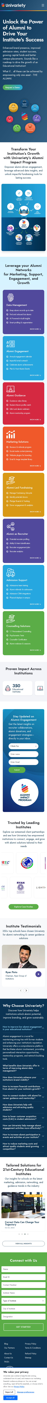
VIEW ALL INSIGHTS (23, 1243)
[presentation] (21, 990)
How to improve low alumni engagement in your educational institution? (22, 1028)
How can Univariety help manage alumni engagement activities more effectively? (22, 1127)
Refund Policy (30, 1353)
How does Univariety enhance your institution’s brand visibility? (19, 1079)
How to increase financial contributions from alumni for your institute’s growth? (21, 1088)
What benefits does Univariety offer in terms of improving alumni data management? (21, 1068)
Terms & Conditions (33, 1347)
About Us (8, 1353)
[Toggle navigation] (43, 5)
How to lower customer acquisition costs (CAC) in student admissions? (19, 1118)
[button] (19, 1234)
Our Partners (9, 1347)
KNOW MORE (34, 329)
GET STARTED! (23, 1327)
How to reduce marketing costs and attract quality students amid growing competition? (21, 1146)
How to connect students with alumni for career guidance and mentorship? (22, 1097)
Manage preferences (25, 1392)
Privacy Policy (30, 1343)
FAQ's (6, 1361)
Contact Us (8, 1357)
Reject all (9, 1392)
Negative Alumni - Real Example (22, 1222)
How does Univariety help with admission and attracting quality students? (18, 1107)
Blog (6, 1343)
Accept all (10, 1398)
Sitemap (28, 1357)
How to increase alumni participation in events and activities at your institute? (21, 1136)
